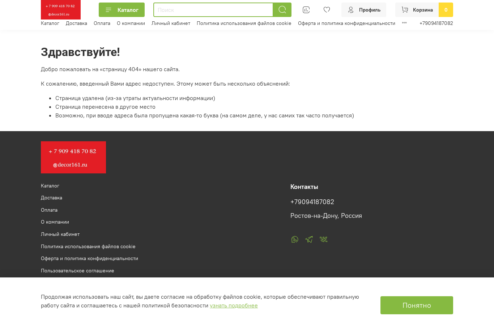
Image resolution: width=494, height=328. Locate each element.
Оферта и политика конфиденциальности (346, 23)
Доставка (76, 23)
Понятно (417, 305)
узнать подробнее (234, 305)
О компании (131, 23)
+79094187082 (436, 23)
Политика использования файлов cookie (244, 23)
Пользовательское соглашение (77, 270)
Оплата (102, 23)
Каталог (128, 9)
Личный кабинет (171, 23)
